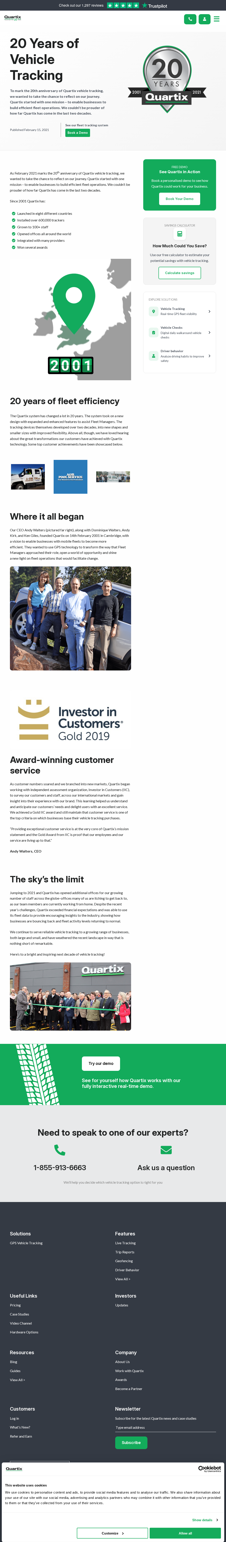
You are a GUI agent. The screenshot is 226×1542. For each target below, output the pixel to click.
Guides (15, 1371)
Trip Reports (124, 1252)
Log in (14, 1418)
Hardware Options (24, 1332)
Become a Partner (128, 1388)
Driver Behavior (127, 1270)
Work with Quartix (129, 1371)
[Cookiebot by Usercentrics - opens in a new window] (201, 1469)
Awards (121, 1379)
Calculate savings (179, 273)
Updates (121, 1305)
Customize (110, 1533)
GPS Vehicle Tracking (26, 1243)
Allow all (185, 1533)
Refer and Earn (21, 1436)
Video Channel (21, 1323)
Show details (202, 1520)
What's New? (20, 1427)
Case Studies (19, 1314)
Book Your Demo (180, 198)
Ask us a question (166, 1160)
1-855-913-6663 (60, 1160)
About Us (122, 1362)
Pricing (15, 1305)
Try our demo (101, 1063)
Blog (13, 1362)
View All (121, 1279)
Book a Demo (78, 132)
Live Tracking (125, 1243)
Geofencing (124, 1261)
